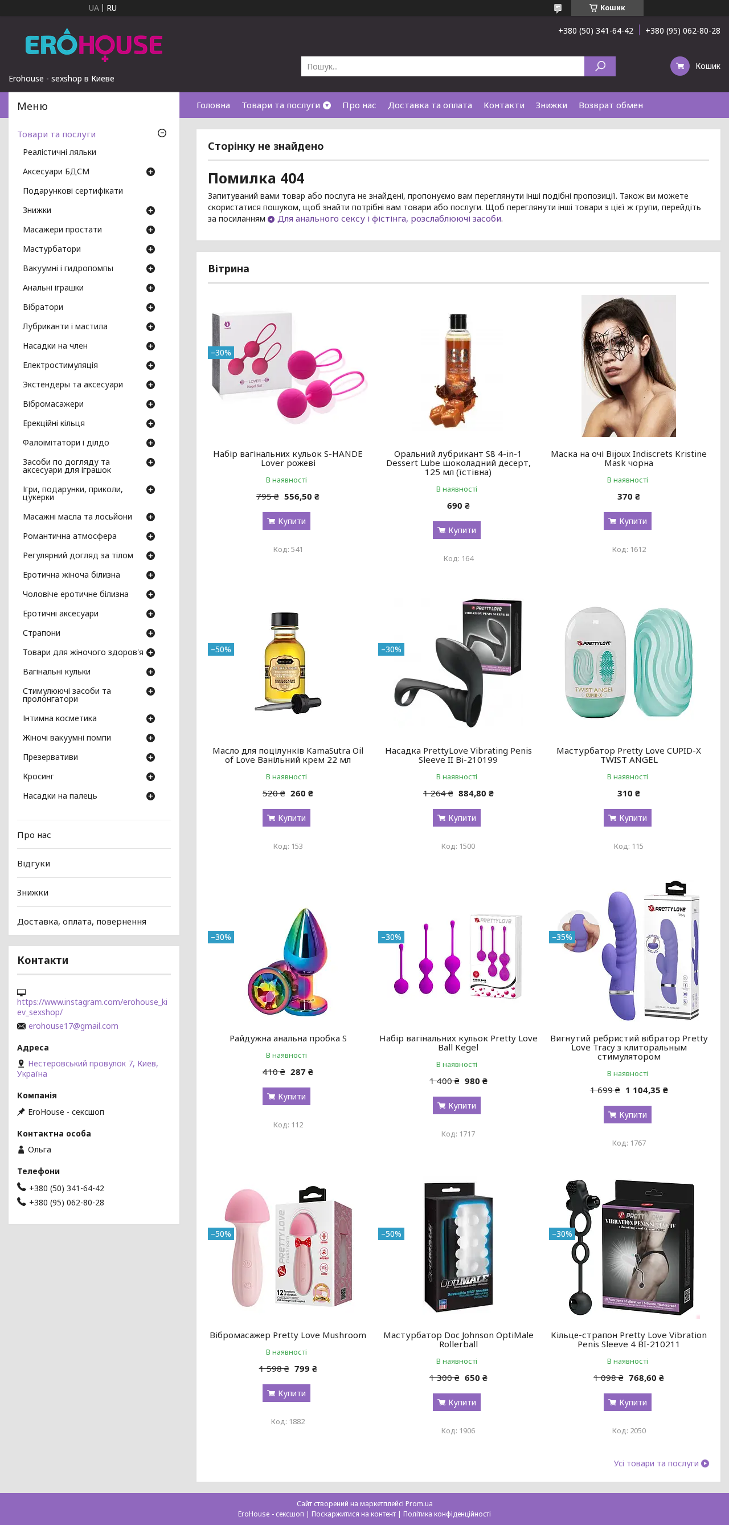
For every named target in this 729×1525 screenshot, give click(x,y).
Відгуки (33, 863)
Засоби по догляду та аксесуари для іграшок (67, 466)
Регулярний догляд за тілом (78, 556)
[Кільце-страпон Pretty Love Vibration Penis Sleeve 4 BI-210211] (629, 1247)
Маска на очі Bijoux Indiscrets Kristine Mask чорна (629, 458)
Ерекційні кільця (54, 423)
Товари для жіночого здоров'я (83, 652)
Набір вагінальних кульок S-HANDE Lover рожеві (288, 458)
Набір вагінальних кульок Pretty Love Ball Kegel (458, 1042)
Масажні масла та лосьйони (77, 517)
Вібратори (43, 307)
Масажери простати (62, 230)
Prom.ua (419, 1503)
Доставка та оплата (430, 105)
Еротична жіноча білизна (71, 575)
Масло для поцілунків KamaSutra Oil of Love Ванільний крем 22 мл (287, 755)
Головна (213, 105)
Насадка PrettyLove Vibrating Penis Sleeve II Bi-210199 (458, 755)
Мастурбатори (52, 249)
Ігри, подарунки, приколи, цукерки (73, 493)
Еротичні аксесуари (61, 614)
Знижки (551, 105)
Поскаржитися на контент (354, 1514)
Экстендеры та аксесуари (73, 385)
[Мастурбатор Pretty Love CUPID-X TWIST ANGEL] (629, 663)
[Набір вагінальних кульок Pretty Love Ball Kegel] (458, 951)
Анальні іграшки (53, 288)
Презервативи (50, 757)
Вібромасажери (53, 404)
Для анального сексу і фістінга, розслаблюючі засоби (389, 218)
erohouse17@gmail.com (73, 1026)
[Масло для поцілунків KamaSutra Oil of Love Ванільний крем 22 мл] (288, 663)
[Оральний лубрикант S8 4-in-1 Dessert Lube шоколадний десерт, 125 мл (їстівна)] (458, 366)
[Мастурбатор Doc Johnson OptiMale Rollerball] (458, 1247)
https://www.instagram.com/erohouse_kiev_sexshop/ (92, 1007)
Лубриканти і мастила (65, 327)
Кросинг (38, 777)
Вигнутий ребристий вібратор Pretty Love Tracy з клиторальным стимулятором (629, 1047)
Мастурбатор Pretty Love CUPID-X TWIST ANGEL (628, 755)
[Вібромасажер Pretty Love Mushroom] (288, 1247)
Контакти (504, 105)
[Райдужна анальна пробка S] (288, 951)
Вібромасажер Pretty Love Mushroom (288, 1334)
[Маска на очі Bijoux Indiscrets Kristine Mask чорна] (629, 366)
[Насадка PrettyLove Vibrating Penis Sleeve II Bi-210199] (458, 663)
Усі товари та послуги (656, 1463)
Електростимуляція (60, 365)
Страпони (41, 633)
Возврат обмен (611, 105)
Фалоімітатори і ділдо (66, 443)
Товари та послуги (280, 105)
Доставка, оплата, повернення (81, 920)
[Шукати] (600, 66)
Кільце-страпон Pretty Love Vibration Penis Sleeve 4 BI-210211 (629, 1339)
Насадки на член (55, 346)
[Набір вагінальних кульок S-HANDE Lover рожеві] (288, 366)
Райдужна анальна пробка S (288, 1037)
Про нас (359, 105)
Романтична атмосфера (70, 536)
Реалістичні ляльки (59, 152)
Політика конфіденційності (447, 1514)
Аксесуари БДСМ (56, 172)
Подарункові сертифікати (73, 191)
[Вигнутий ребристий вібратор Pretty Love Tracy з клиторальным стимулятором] (629, 951)
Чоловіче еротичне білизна (76, 594)
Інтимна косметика (60, 718)
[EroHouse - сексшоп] (94, 44)
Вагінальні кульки (57, 672)
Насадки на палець (60, 796)
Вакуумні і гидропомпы (68, 268)
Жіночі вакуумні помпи (67, 738)
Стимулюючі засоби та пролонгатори (67, 695)
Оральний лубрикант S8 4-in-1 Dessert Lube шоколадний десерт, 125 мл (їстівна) (458, 462)
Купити (292, 521)
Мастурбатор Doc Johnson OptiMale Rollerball (458, 1339)
